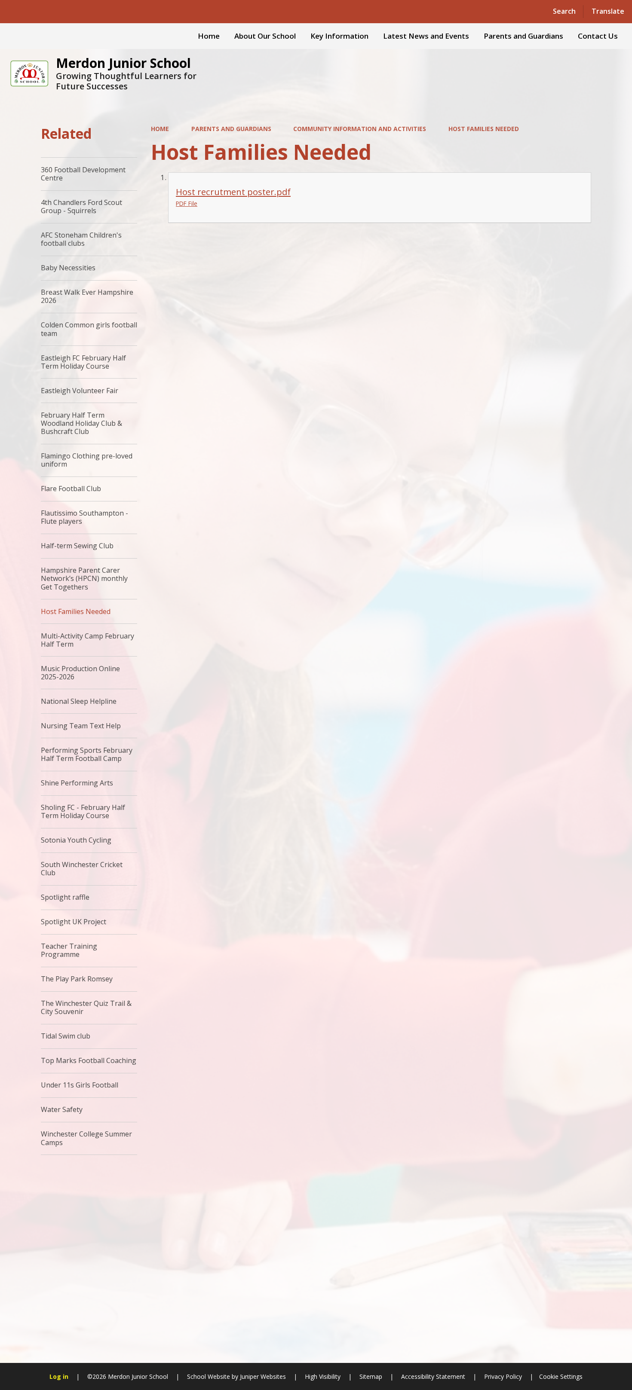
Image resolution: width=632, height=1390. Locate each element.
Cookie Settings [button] (561, 1376)
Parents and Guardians (231, 129)
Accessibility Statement (433, 1376)
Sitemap (370, 1376)
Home (160, 129)
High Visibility (323, 1376)
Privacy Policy (503, 1376)
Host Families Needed (483, 129)
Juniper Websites (262, 1376)
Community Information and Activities (359, 129)
